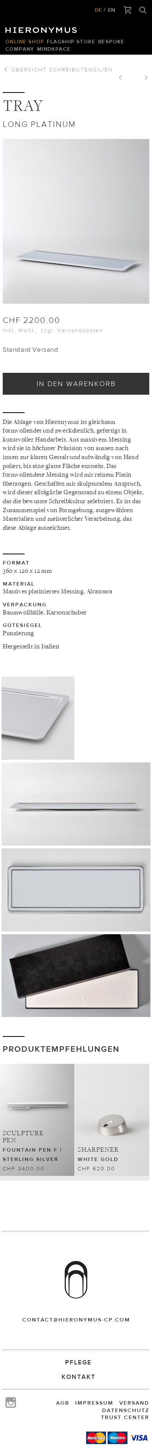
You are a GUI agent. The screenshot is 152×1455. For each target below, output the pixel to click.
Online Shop (24, 42)
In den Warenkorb (76, 383)
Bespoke (111, 42)
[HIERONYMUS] (42, 28)
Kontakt (78, 1376)
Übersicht (61, 69)
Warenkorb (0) (128, 10)
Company (19, 49)
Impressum (94, 1403)
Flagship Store (71, 42)
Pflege (78, 1362)
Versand (134, 1403)
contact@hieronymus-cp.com (76, 1319)
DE (98, 10)
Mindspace (54, 49)
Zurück (123, 78)
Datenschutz (125, 1410)
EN (111, 10)
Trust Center (125, 1417)
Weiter (143, 78)
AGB (62, 1403)
